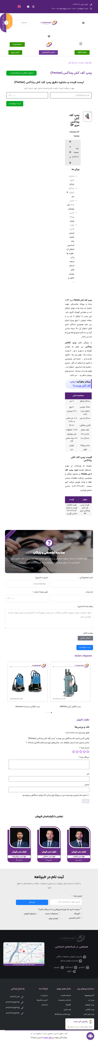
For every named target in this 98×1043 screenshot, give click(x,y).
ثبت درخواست (15, 103)
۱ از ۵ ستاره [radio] (87, 751)
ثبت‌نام (32, 902)
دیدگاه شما (84, 757)
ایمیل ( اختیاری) (41, 577)
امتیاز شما (84, 748)
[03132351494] (22, 1002)
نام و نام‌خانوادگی (86, 577)
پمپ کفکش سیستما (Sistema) (27, 706)
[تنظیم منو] (83, 22)
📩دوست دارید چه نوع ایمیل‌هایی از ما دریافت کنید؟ (60, 909)
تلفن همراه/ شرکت (41, 592)
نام (88, 774)
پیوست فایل (88, 633)
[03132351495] (22, 1008)
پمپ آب (80, 63)
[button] (70, 142)
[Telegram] (28, 6)
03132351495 (12, 1007)
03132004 (15, 997)
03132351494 (12, 1002)
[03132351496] (22, 1013)
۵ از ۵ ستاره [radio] (73, 751)
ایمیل (87, 785)
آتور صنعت (88, 63)
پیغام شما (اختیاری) (85, 606)
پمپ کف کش (72, 63)
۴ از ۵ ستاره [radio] (77, 751)
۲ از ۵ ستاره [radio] (84, 751)
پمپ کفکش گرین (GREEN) (70, 706)
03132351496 (13, 1013)
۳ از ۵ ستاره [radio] (80, 751)
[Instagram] (33, 6)
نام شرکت (89, 592)
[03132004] (22, 997)
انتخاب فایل (85, 638)
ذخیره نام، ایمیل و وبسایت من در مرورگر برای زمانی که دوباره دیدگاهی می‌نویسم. (54, 795)
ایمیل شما (78, 896)
